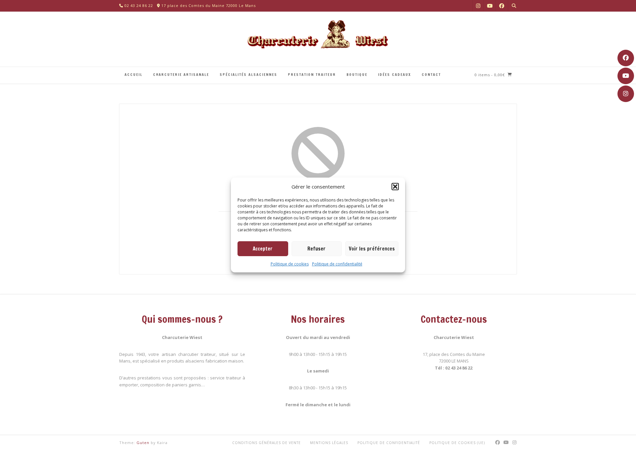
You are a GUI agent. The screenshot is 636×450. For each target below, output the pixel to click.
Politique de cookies (290, 264)
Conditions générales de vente (266, 442)
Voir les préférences (372, 248)
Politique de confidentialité (337, 264)
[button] (395, 186)
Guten (142, 442)
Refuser (316, 248)
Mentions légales (329, 442)
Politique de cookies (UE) (457, 442)
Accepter (263, 248)
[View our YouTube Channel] (625, 76)
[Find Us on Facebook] (625, 58)
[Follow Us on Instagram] (625, 93)
